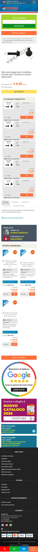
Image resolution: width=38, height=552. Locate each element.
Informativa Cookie (6, 466)
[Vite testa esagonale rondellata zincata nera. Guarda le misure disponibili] (19, 54)
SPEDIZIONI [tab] (25, 202)
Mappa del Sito (5, 489)
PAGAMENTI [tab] (15, 202)
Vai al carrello (19, 357)
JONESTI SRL (4, 514)
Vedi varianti (19, 92)
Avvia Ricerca (19, 26)
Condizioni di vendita (7, 456)
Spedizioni (4, 458)
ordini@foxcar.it (7, 521)
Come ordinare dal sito (7, 505)
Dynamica (26, 545)
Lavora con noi (5, 492)
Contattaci (4, 487)
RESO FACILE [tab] (6, 206)
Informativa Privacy (7, 464)
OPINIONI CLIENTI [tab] (18, 206)
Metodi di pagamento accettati (10, 531)
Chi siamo (4, 484)
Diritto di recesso (6, 472)
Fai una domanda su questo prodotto (13, 218)
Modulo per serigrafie (7, 474)
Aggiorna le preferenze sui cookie (10, 469)
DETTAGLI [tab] (5, 202)
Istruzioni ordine (6, 461)
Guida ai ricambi (6, 502)
